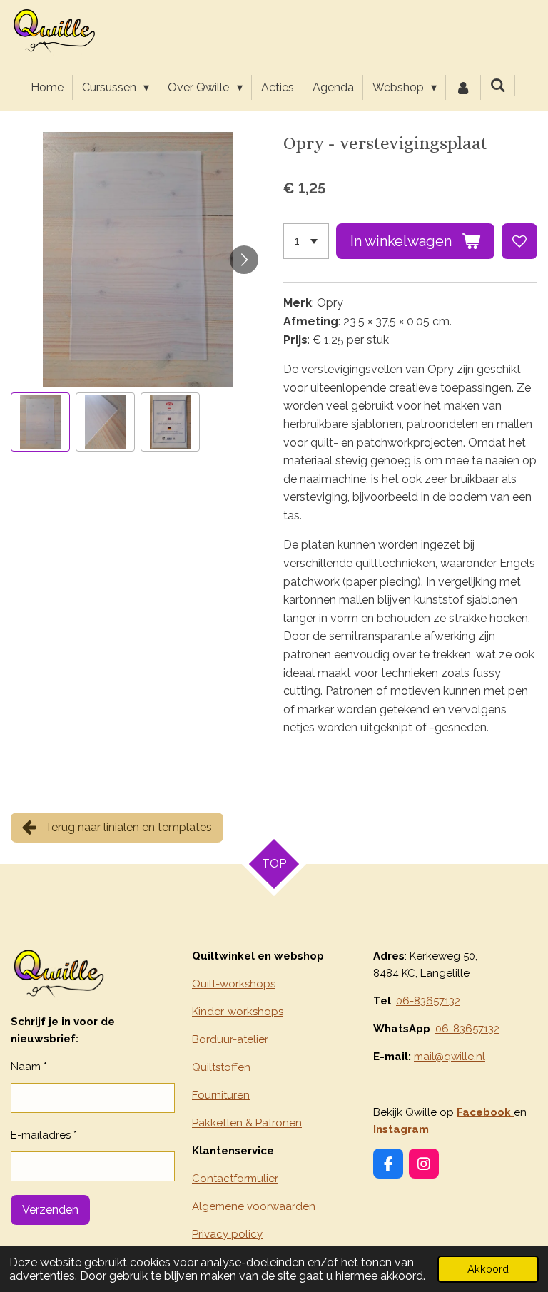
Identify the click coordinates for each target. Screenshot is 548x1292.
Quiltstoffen (221, 1067)
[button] (40, 422)
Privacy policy (227, 1234)
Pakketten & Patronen (247, 1122)
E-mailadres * (44, 1135)
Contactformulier (235, 1178)
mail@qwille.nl (449, 1056)
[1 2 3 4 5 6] (306, 241)
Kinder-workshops (237, 1011)
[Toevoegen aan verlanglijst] (519, 241)
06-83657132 (428, 1001)
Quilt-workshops (233, 983)
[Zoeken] (498, 85)
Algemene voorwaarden (253, 1206)
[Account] (463, 88)
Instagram (401, 1129)
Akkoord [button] (488, 1269)
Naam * (29, 1066)
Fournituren (221, 1095)
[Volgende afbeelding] (244, 259)
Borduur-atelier (230, 1039)
